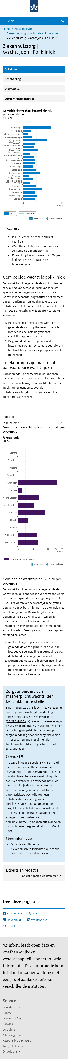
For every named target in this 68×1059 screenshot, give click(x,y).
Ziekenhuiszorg (24, 29)
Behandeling (13, 79)
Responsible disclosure (17, 1040)
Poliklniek (20, 69)
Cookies (8, 1024)
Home (6, 29)
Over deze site (11, 1007)
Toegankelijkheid (14, 1046)
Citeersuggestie (12, 1035)
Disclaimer (9, 1029)
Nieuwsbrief (20, 1018)
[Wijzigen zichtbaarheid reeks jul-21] (10, 213)
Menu (11, 21)
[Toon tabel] (36, 219)
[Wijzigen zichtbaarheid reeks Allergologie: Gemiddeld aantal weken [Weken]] (19, 559)
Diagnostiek (12, 89)
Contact (7, 1013)
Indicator (8, 417)
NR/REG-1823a (18, 721)
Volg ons (22, 1051)
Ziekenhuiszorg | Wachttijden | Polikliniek (32, 33)
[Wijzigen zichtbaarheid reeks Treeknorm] (27, 213)
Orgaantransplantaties (19, 98)
